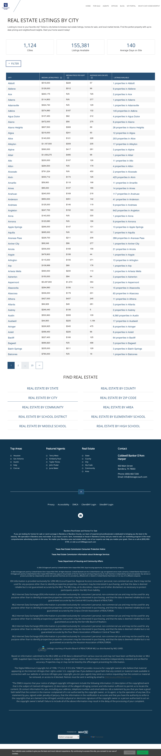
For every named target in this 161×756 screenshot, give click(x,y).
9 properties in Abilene (124, 88)
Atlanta (11, 304)
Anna (10, 215)
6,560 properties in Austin (126, 315)
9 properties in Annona (124, 221)
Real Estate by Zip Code (118, 398)
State (87, 455)
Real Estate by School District (42, 417)
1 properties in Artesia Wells (127, 271)
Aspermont (13, 282)
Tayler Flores (54, 462)
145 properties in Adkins (125, 110)
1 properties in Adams (124, 99)
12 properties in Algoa (124, 132)
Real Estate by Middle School (42, 426)
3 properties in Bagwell (124, 343)
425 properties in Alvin (124, 177)
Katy (15, 465)
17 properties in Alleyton (125, 144)
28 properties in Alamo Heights (128, 127)
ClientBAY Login (89, 504)
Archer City (13, 243)
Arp (10, 265)
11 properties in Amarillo (125, 182)
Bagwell (12, 343)
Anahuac (12, 193)
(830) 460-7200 (132, 473)
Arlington (12, 260)
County (88, 458)
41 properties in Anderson (126, 199)
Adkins (11, 110)
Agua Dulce (14, 116)
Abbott (11, 83)
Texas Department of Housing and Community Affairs (80, 561)
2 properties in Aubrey (124, 309)
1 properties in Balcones (125, 354)
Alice (10, 138)
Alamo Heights (15, 127)
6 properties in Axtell (123, 332)
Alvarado (12, 171)
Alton (10, 166)
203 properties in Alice (124, 138)
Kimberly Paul (55, 458)
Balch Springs (15, 348)
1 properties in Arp (122, 265)
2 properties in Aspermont (126, 282)
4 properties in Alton (123, 166)
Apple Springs (15, 226)
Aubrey (11, 309)
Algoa (11, 132)
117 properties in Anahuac (126, 193)
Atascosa (12, 293)
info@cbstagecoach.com (135, 476)
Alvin (10, 177)
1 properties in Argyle (123, 254)
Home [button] (88, 6)
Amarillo (12, 182)
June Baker (53, 468)
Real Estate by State (42, 388)
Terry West (53, 455)
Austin (11, 315)
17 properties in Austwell (125, 321)
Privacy (51, 504)
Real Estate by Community (42, 407)
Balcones (12, 354)
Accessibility (63, 504)
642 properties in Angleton (126, 210)
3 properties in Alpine (123, 149)
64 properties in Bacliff (124, 337)
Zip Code (89, 465)
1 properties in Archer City (126, 243)
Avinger (12, 326)
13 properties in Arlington (125, 260)
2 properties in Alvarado (125, 171)
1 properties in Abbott (124, 83)
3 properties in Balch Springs (127, 348)
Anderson (13, 199)
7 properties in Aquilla (124, 232)
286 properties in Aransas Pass (128, 238)
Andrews (12, 204)
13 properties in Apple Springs (128, 226)
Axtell (11, 332)
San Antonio (18, 458)
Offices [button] (114, 6)
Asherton (12, 276)
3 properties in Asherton (125, 276)
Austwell (12, 321)
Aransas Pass (15, 238)
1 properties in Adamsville (126, 105)
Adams (11, 99)
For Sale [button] (96, 6)
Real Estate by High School (118, 426)
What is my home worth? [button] (149, 6)
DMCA (75, 504)
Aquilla (11, 232)
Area (87, 471)
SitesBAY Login (106, 504)
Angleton (12, 210)
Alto (10, 160)
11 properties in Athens (124, 298)
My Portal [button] (131, 6)
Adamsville (13, 105)
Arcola (11, 249)
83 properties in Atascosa (126, 293)
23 (32, 365)
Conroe (16, 468)
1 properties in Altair (123, 155)
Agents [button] (106, 6)
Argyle (11, 254)
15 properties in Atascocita (126, 287)
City (86, 462)
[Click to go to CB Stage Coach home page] (7, 6)
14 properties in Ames (124, 188)
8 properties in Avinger (124, 326)
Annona (12, 221)
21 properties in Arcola (124, 249)
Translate (99, 737)
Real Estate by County (118, 388)
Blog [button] (122, 6)
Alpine (11, 149)
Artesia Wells (14, 271)
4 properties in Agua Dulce (126, 116)
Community (90, 468)
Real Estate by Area (118, 407)
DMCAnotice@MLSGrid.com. (118, 677)
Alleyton (12, 144)
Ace (10, 94)
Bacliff (11, 337)
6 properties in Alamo (123, 121)
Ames (11, 188)
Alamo (11, 121)
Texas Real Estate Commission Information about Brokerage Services (80, 554)
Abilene (12, 88)
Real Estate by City (42, 398)
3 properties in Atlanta (124, 304)
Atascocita (13, 287)
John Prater (54, 465)
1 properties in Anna (123, 215)
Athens (11, 298)
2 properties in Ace (122, 94)
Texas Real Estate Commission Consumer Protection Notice (80, 549)
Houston (17, 455)
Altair (10, 155)
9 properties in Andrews (125, 204)
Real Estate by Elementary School (118, 417)
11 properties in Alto (123, 160)
